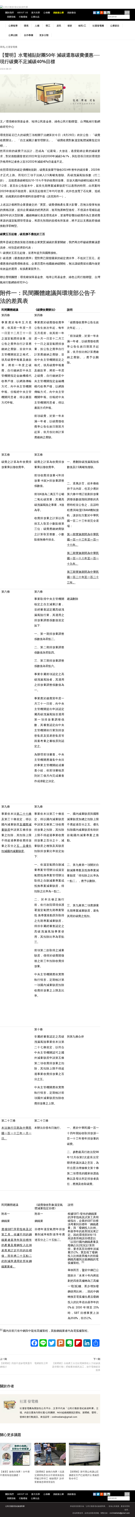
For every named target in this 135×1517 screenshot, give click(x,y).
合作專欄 (28, 35)
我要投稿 (11, 17)
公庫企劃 (13, 35)
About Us (22, 12)
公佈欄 (46, 12)
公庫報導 (13, 25)
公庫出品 (35, 17)
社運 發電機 (29, 1401)
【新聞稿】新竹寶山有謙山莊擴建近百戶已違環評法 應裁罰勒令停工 (84, 1475)
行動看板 (23, 17)
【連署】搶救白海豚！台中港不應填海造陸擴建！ (15, 1473)
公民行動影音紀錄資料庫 (15, 1506)
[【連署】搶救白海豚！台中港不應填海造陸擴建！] (15, 1454)
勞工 (48, 25)
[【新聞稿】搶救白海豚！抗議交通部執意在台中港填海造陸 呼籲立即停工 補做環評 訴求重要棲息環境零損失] (50, 1454)
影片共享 (35, 12)
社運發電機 (98, 25)
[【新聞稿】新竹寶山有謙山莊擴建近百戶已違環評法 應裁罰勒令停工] (84, 1454)
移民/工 (82, 25)
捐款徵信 (71, 12)
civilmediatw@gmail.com (120, 1513)
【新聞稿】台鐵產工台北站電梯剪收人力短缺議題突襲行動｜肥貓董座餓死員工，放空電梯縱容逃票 (76, 1366)
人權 (37, 25)
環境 (26, 25)
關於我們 (9, 12)
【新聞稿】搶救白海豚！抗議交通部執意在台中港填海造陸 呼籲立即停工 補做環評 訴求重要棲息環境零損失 (50, 1476)
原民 (59, 25)
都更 (70, 25)
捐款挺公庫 (58, 12)
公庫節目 (114, 25)
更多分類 (44, 35)
